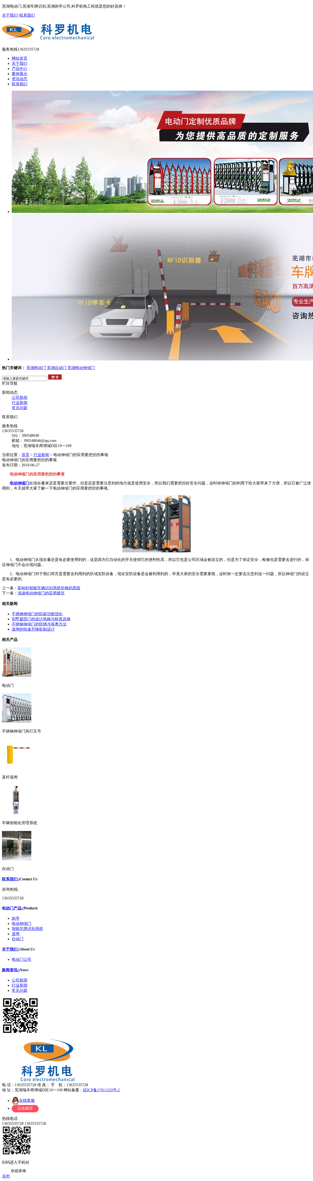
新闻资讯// (11, 970)
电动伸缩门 (19, 483)
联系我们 (27, 15)
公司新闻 (19, 397)
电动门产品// (12, 908)
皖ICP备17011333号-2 (101, 1090)
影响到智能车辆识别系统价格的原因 (49, 588)
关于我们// (11, 949)
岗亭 (16, 918)
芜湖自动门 (57, 368)
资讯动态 (19, 79)
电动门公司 (21, 959)
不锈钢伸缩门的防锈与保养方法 (39, 624)
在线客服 (27, 1100)
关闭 (6, 1176)
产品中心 (19, 68)
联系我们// (11, 879)
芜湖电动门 (36, 368)
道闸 (16, 934)
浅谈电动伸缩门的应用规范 (41, 593)
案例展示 (19, 74)
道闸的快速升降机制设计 (33, 629)
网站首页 (19, 58)
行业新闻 (19, 403)
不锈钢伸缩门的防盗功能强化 (37, 614)
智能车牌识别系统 (27, 929)
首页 (25, 455)
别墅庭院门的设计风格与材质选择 (41, 619)
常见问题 (19, 408)
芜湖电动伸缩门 (81, 368)
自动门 (17, 939)
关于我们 (10, 15)
